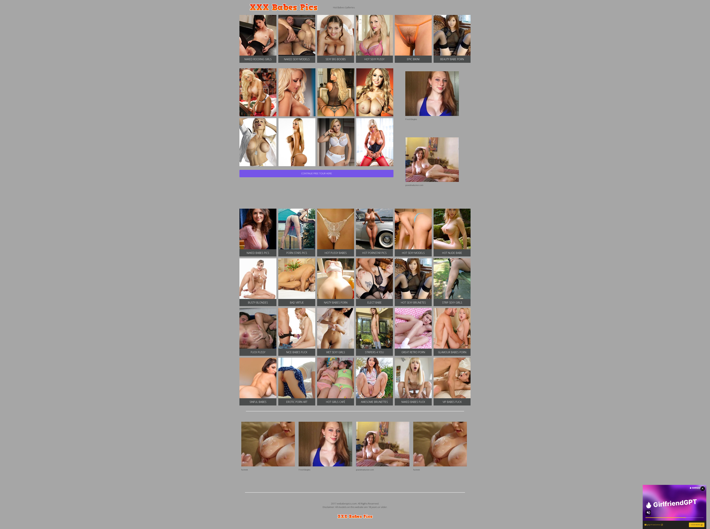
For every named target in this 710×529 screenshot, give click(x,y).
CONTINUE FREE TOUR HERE (316, 173)
